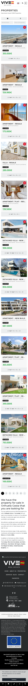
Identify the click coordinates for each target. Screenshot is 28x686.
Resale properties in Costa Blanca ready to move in (14, 661)
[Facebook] (12, 593)
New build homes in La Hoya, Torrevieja (14, 657)
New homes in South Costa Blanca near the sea (14, 664)
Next (25, 34)
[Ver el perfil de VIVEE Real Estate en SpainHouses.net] (14, 557)
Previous (3, 34)
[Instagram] (15, 593)
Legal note (16, 614)
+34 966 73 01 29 (8, 582)
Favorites (15, 578)
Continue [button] (14, 679)
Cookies (24, 614)
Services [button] (9, 574)
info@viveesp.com (21, 582)
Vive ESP (7, 3)
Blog (15, 574)
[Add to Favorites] (24, 27)
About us (13, 571)
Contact (21, 574)
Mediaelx (18, 616)
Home (6, 571)
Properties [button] (21, 571)
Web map (10, 616)
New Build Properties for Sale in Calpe (14, 655)
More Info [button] (4, 675)
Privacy (20, 614)
